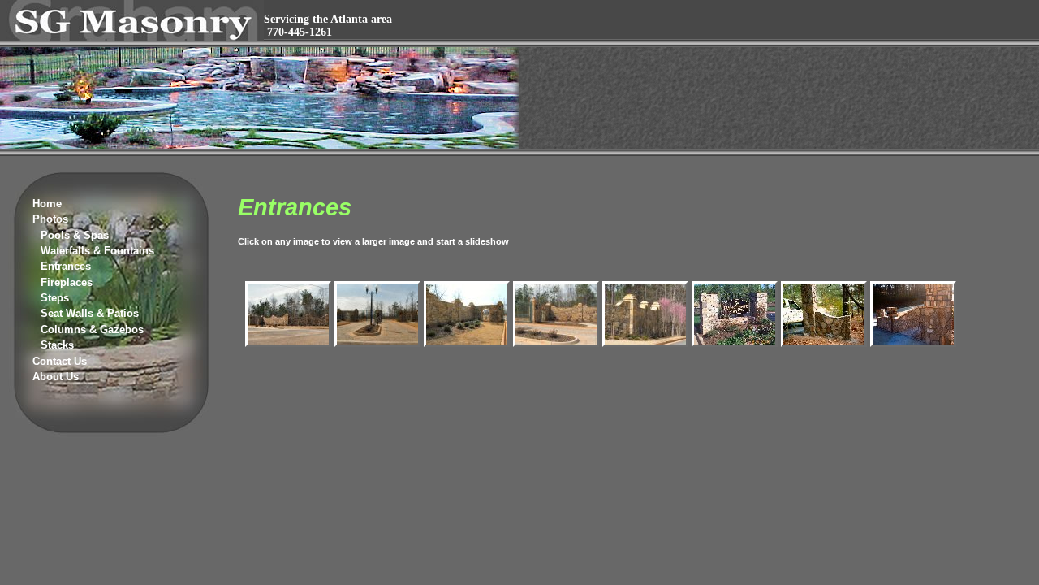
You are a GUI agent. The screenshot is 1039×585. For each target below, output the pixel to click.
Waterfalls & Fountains (97, 251)
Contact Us (59, 361)
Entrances (66, 266)
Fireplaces (67, 282)
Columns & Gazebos (92, 329)
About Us (55, 376)
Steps (55, 298)
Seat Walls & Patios (90, 313)
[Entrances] (288, 345)
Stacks (57, 345)
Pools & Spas (75, 235)
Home (47, 203)
